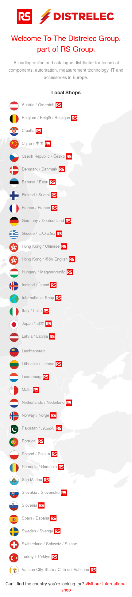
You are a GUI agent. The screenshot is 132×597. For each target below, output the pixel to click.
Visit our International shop (94, 586)
